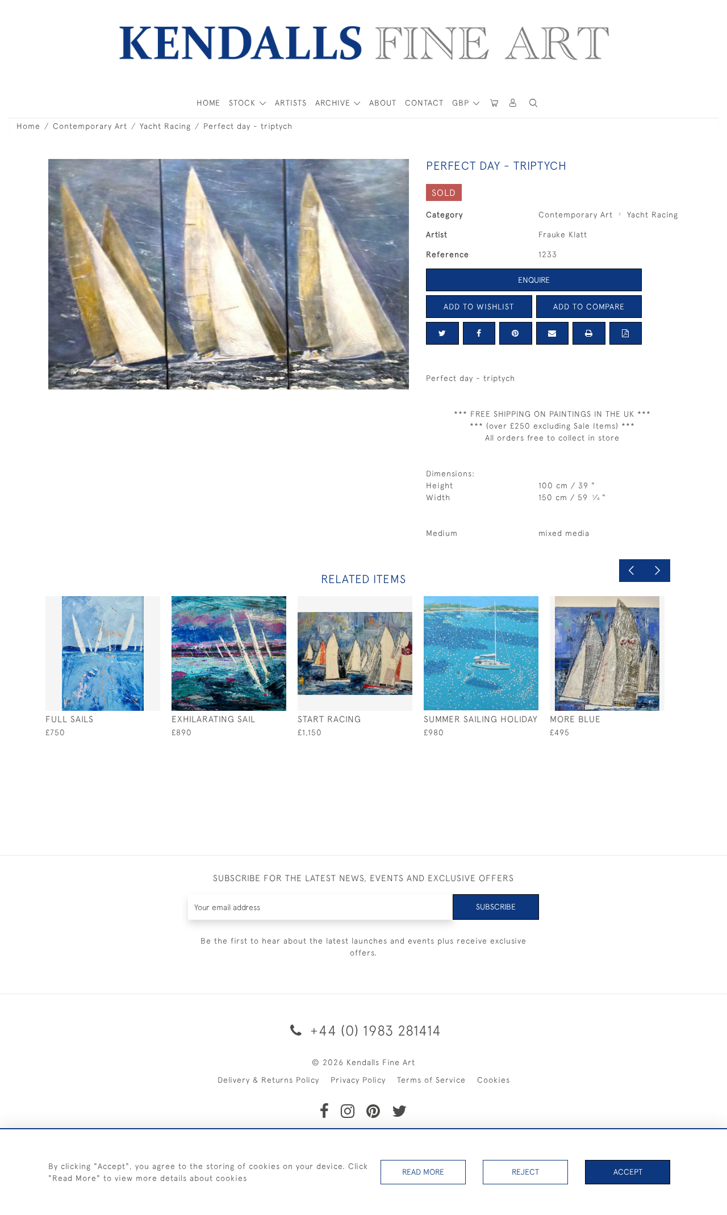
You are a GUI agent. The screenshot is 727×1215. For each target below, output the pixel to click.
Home (28, 126)
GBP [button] (462, 102)
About (382, 102)
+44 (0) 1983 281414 (373, 1030)
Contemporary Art (90, 126)
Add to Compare (589, 306)
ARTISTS (291, 102)
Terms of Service (431, 1079)
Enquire (534, 279)
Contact (424, 102)
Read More (423, 1171)
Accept (627, 1171)
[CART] (494, 103)
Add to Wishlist (479, 306)
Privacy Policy (358, 1079)
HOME (208, 102)
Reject (525, 1171)
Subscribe (496, 906)
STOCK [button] (243, 102)
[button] (533, 103)
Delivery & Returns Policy (268, 1079)
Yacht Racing (165, 126)
